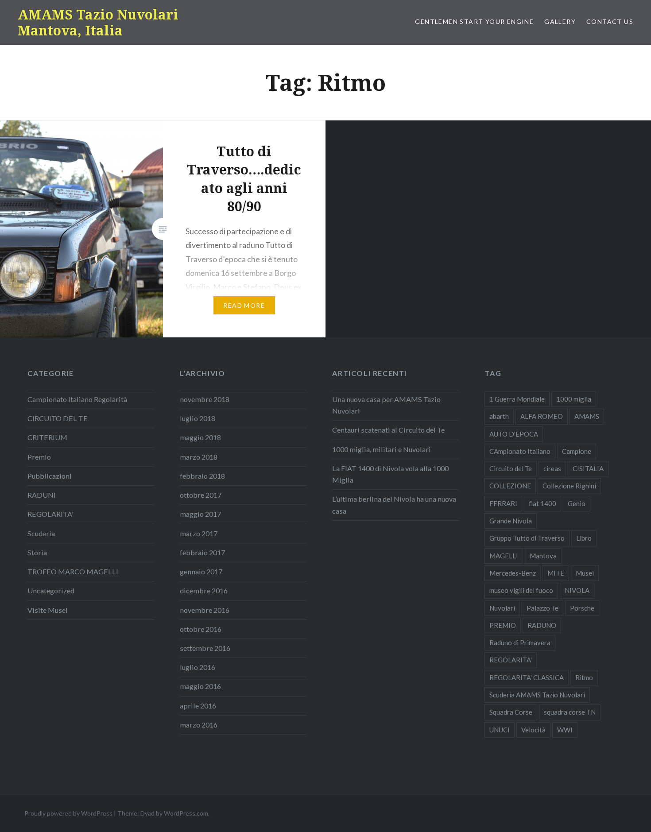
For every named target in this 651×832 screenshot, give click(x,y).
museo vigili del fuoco (521, 590)
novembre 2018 (204, 399)
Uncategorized (50, 590)
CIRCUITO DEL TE (57, 418)
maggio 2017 (200, 514)
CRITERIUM (47, 437)
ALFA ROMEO (541, 416)
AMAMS (586, 416)
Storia (37, 552)
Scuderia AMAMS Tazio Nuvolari (537, 695)
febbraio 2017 (202, 552)
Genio (576, 503)
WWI (565, 730)
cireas (552, 468)
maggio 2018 (200, 437)
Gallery (560, 21)
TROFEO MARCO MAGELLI (72, 571)
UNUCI (499, 730)
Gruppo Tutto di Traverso (527, 538)
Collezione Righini (569, 486)
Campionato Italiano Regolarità (77, 399)
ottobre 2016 (200, 629)
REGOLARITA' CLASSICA (526, 677)
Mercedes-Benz (512, 573)
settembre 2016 (205, 648)
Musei (585, 573)
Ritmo (584, 677)
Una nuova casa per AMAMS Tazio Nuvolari (386, 405)
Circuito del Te (510, 468)
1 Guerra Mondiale (517, 399)
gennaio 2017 (201, 571)
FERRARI (503, 503)
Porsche (582, 608)
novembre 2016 (204, 610)
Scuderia (41, 533)
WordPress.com (186, 813)
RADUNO (541, 625)
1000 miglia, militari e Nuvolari (381, 449)
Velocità (533, 730)
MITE (555, 573)
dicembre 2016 (204, 590)
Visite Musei (47, 610)
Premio (39, 457)
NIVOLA (577, 590)
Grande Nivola (510, 521)
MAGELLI (503, 556)
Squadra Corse (510, 712)
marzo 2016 (198, 724)
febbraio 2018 (202, 476)
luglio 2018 (197, 418)
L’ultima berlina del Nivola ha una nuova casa (394, 505)
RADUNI (41, 495)
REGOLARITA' (50, 514)
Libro (584, 538)
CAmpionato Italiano (519, 451)
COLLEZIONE (510, 486)
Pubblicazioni (49, 476)
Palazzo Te (542, 608)
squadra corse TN (570, 712)
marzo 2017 (198, 533)
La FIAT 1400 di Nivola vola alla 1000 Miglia (390, 474)
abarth (499, 416)
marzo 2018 (198, 457)
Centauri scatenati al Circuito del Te (388, 430)
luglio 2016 (197, 667)
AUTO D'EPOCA (513, 434)
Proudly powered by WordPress (68, 813)
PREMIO (502, 625)
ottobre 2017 (200, 495)
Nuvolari (502, 608)
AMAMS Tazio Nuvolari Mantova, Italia (98, 22)
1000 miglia (573, 399)
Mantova (543, 556)
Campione (576, 451)
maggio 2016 (200, 686)
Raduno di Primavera (519, 642)
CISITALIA (588, 468)
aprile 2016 (198, 705)
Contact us (609, 21)
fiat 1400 (542, 503)
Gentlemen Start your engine (474, 21)
